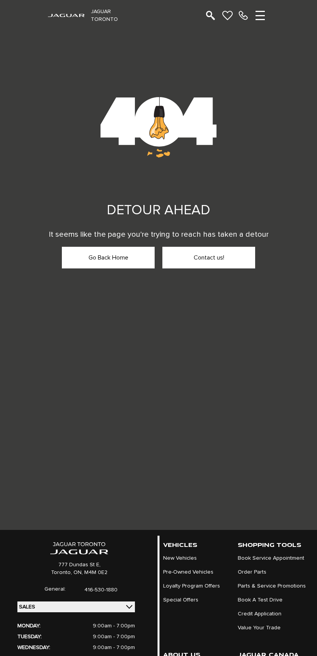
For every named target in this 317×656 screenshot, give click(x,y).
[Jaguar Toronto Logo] (66, 15)
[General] (243, 15)
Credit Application (259, 614)
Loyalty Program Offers (191, 586)
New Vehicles (180, 558)
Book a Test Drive (260, 600)
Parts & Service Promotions (272, 586)
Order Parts (252, 572)
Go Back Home (108, 258)
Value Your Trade (259, 627)
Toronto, (62, 572)
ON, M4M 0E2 (90, 572)
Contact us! (209, 258)
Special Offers (180, 600)
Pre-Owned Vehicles (188, 572)
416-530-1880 (101, 590)
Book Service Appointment (271, 558)
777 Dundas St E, (79, 564)
